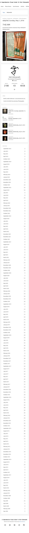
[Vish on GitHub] (23, 525)
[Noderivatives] (19, 525)
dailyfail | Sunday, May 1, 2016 (13, 20)
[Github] (14, 89)
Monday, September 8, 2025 (14, 118)
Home (2, 6)
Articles (22, 6)
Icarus (24, 521)
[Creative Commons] (5, 525)
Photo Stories (8, 6)
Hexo (20, 521)
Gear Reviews (16, 6)
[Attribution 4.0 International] (9, 525)
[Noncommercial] (14, 525)
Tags (4, 12)
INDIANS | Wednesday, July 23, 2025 (16, 125)
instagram (15, 18)
